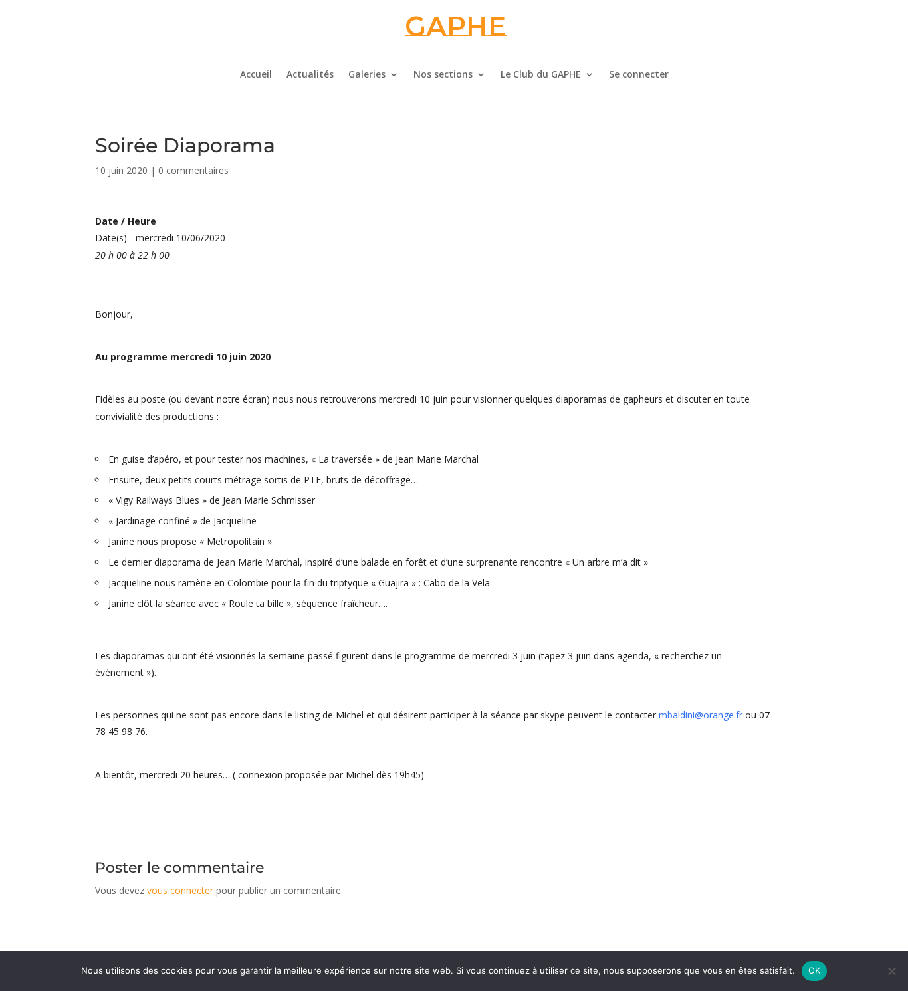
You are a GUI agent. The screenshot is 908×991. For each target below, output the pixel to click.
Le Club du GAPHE (541, 75)
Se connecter (639, 75)
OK (814, 970)
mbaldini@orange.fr (700, 715)
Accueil (256, 75)
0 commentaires (193, 170)
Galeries (367, 75)
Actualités (310, 75)
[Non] (891, 971)
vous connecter (180, 890)
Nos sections (443, 75)
